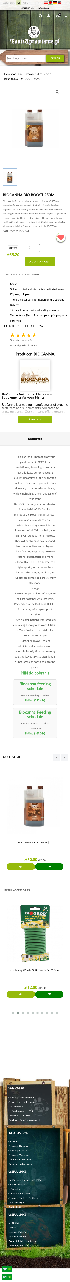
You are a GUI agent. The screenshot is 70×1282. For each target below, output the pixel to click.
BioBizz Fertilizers (16, 1207)
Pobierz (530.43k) (35, 700)
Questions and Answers (20, 1164)
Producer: (35, 353)
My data (12, 1227)
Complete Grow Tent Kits (20, 1193)
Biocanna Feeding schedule (35, 714)
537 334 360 (43, 8)
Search (55, 58)
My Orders (13, 1223)
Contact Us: (27, 8)
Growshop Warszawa (18, 1155)
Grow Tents (14, 1189)
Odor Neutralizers (17, 1184)
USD (26, 2)
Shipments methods (18, 1236)
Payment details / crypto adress (23, 1241)
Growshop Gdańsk (17, 1150)
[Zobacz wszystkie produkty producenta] (35, 375)
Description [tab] (35, 438)
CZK (5, 2)
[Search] (40, 16)
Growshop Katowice (18, 1146)
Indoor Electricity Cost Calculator (24, 1180)
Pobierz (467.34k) (35, 733)
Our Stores (13, 1141)
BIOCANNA (43, 353)
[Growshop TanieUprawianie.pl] (35, 35)
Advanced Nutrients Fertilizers (23, 1198)
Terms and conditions (18, 1245)
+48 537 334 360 (21, 1115)
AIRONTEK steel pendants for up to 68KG (35, 970)
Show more (35, 419)
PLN (18, 2)
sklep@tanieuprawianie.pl (27, 1120)
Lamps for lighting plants (20, 1159)
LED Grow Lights (16, 1202)
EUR (12, 2)
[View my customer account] (48, 16)
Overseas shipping (17, 1232)
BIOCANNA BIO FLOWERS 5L (35, 842)
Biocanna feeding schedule (35, 686)
